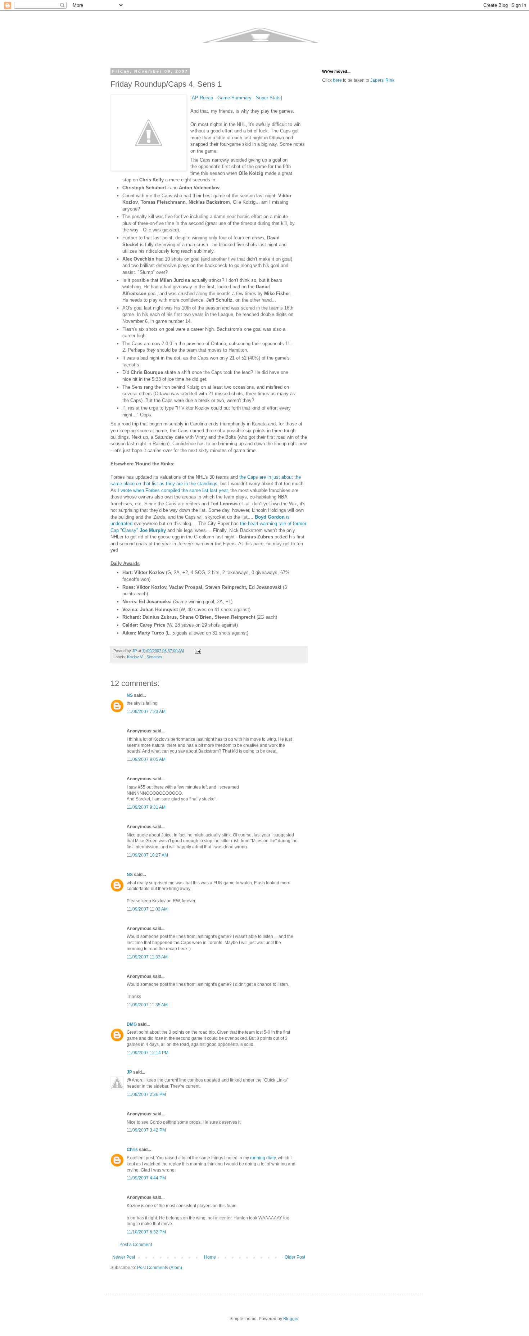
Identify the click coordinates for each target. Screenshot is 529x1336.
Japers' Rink (382, 80)
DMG (132, 1024)
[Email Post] (197, 651)
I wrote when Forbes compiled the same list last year (172, 490)
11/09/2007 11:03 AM (147, 909)
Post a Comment (135, 1244)
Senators (154, 657)
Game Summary (234, 97)
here (337, 80)
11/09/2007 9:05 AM (146, 759)
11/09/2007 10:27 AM (147, 855)
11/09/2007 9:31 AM (146, 807)
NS (130, 695)
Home (210, 1257)
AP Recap (202, 97)
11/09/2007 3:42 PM (146, 1130)
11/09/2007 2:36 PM (146, 1094)
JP (129, 1072)
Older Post (295, 1257)
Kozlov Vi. (135, 657)
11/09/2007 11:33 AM (147, 957)
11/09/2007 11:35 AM (147, 1004)
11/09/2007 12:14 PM (147, 1052)
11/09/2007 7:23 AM (146, 711)
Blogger (290, 1318)
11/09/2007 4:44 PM (146, 1178)
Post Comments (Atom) (159, 1267)
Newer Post (123, 1257)
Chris (132, 1149)
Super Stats (268, 97)
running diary (263, 1157)
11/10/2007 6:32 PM (146, 1232)
